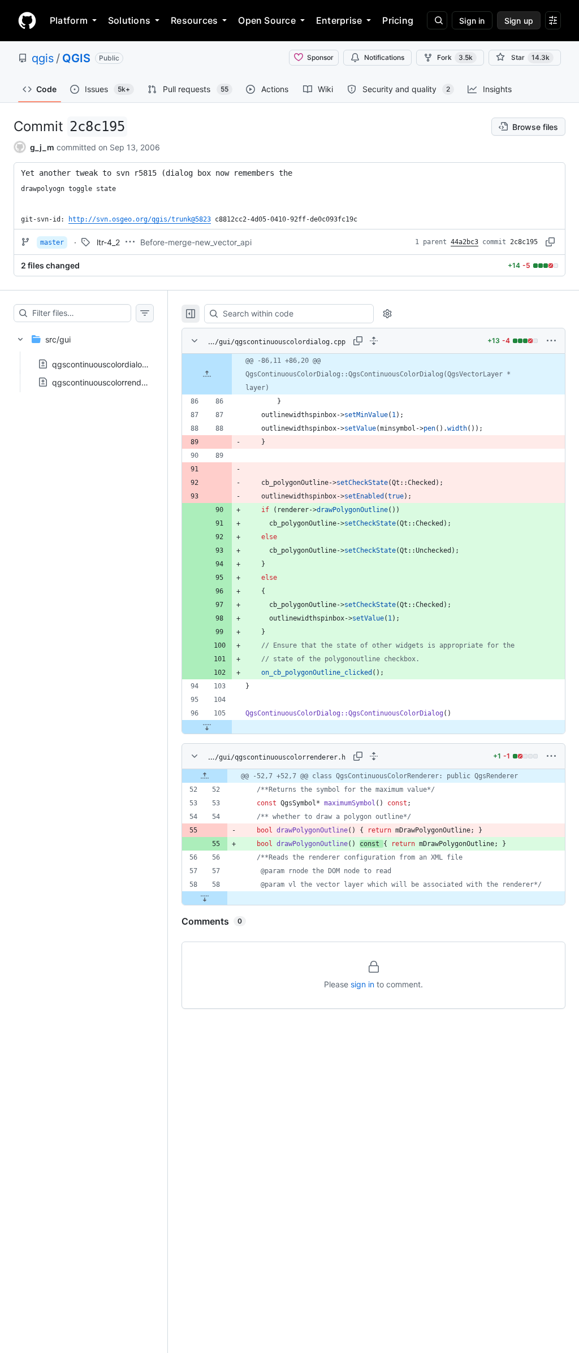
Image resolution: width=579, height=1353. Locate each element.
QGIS (76, 58)
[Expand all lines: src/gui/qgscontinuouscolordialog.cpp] (374, 341)
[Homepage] (27, 20)
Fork (455, 57)
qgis (43, 58)
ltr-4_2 (108, 242)
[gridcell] (373, 374)
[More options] (551, 341)
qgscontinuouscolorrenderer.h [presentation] (107, 382)
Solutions (129, 20)
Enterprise (339, 20)
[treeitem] (84, 357)
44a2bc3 (464, 242)
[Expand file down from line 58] (204, 898)
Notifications (384, 57)
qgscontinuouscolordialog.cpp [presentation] (108, 364)
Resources (194, 20)
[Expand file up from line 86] (207, 374)
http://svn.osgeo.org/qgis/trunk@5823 (139, 219)
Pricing (397, 20)
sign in (362, 984)
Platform (69, 20)
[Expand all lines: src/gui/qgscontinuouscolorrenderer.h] (374, 756)
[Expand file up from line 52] (204, 776)
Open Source (267, 20)
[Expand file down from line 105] (207, 727)
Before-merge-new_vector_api (196, 242)
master (52, 242)
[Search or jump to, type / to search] (437, 20)
